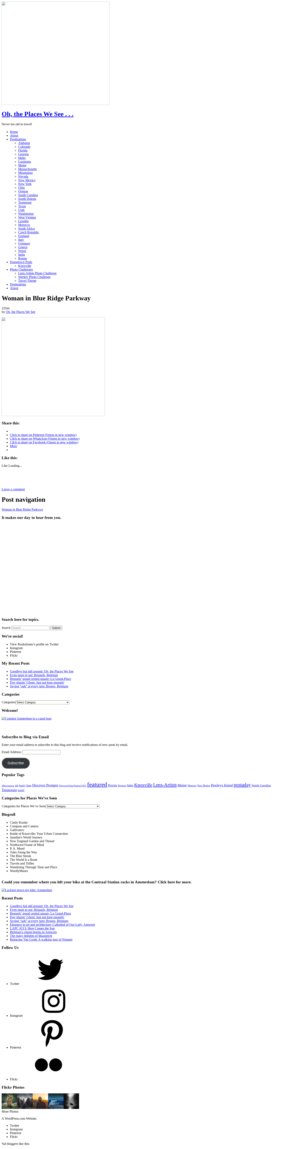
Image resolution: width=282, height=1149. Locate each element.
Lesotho (23, 221)
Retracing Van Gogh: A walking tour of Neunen (41, 939)
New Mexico (26, 180)
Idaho (22, 158)
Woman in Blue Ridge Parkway (22, 509)
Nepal (22, 251)
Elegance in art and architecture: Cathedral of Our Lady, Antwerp (52, 924)
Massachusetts (27, 169)
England (23, 236)
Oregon (23, 191)
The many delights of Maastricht (31, 936)
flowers (122, 785)
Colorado (24, 146)
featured (97, 784)
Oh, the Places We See (20, 312)
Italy (21, 239)
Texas (22, 206)
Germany (24, 243)
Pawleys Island (222, 785)
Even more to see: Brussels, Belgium (34, 675)
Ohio (21, 187)
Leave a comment (13, 489)
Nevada (23, 176)
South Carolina (28, 195)
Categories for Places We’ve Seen (24, 806)
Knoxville (24, 266)
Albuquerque (8, 786)
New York (25, 184)
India (21, 254)
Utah (21, 210)
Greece (22, 247)
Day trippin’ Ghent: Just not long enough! (37, 682)
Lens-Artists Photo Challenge (37, 273)
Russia (22, 258)
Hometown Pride (21, 262)
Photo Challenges (21, 269)
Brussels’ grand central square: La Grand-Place (40, 679)
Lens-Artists (165, 784)
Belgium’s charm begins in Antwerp (33, 932)
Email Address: (12, 752)
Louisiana (24, 161)
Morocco (24, 225)
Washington (26, 213)
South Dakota (27, 199)
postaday (242, 784)
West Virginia (27, 217)
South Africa (26, 228)
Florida (22, 150)
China (28, 785)
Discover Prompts (45, 785)
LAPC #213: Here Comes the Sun (32, 928)
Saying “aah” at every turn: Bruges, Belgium (39, 686)
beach (22, 785)
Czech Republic (28, 232)
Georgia (23, 154)
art (16, 785)
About (14, 135)
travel (21, 790)
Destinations (18, 139)
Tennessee (25, 202)
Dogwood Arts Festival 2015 (72, 785)
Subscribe (15, 763)
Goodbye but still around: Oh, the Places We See (41, 671)
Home (14, 132)
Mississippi (25, 172)
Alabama (24, 143)
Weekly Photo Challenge (34, 277)
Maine (22, 165)
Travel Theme (27, 280)
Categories (8, 702)
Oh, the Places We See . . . (37, 114)
